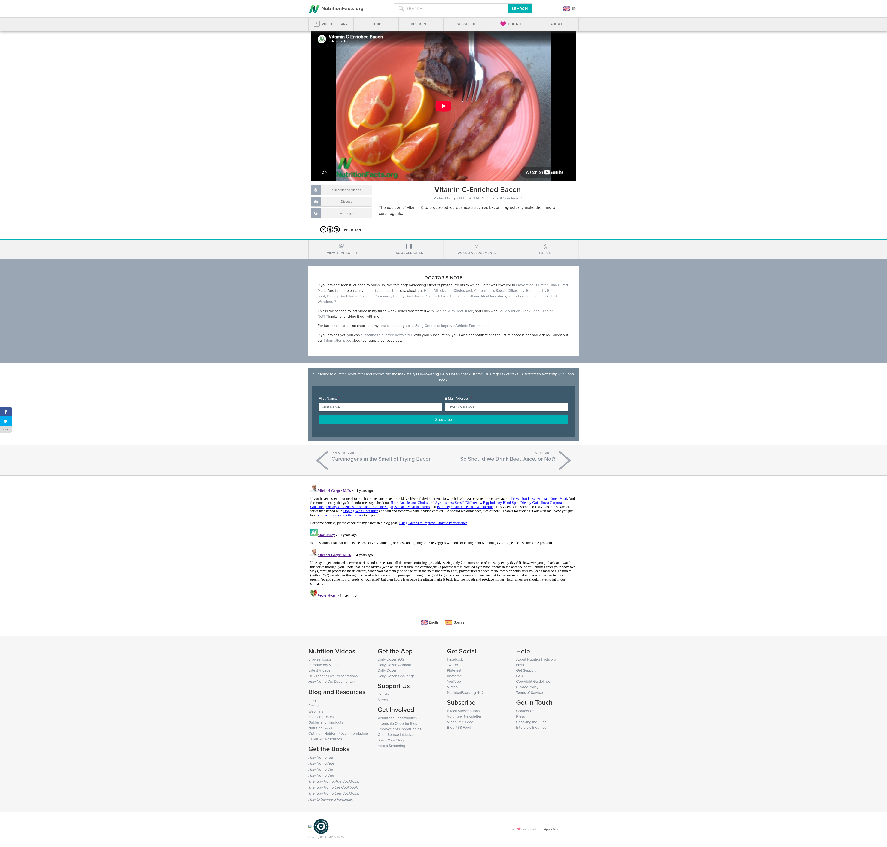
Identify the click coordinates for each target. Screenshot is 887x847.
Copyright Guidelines (533, 681)
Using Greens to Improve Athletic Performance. (452, 325)
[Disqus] (443, 540)
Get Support (526, 670)
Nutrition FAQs (320, 727)
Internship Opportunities (397, 723)
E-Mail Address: (458, 398)
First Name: (329, 398)
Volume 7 (514, 198)
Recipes (314, 705)
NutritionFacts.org (342, 8)
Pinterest (454, 670)
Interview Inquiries (531, 727)
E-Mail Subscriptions (463, 710)
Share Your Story (391, 740)
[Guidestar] (310, 825)
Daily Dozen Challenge (396, 675)
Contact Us (525, 710)
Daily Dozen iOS (391, 659)
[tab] (342, 249)
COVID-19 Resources (325, 738)
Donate (383, 694)
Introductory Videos (324, 664)
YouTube (454, 681)
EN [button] (573, 8)
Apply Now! (552, 828)
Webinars (315, 711)
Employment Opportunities (399, 728)
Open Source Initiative (396, 734)
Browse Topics (319, 659)
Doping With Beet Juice (454, 310)
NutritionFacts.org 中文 (465, 692)
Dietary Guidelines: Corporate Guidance (359, 296)
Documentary (332, 681)
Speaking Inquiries (531, 721)
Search (520, 8)
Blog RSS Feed (459, 727)
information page (337, 340)
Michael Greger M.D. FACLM (456, 198)
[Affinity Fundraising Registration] (321, 825)
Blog (312, 700)
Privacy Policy (527, 686)
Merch (383, 699)
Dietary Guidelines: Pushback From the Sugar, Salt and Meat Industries (449, 296)
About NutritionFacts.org (536, 659)
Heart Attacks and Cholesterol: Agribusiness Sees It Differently (474, 290)
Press (520, 716)
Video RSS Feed (460, 721)
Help (520, 664)
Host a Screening (391, 745)
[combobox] (451, 9)
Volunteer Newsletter (464, 716)
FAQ (519, 675)
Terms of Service (529, 692)
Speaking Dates (321, 716)
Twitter (452, 664)
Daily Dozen (387, 670)
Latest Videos (319, 670)
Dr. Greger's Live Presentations (333, 675)
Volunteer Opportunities (397, 717)
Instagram (455, 675)
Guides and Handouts (325, 722)
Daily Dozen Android (394, 664)
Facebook (455, 659)
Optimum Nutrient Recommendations (338, 733)
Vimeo (452, 686)
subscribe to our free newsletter (386, 334)
